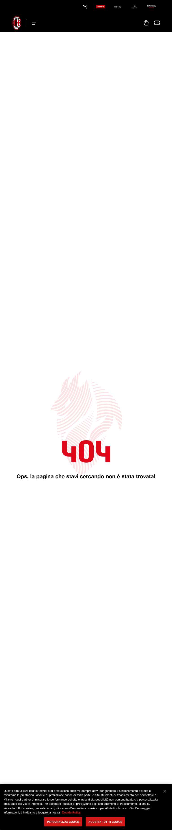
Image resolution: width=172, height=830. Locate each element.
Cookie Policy (71, 812)
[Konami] (151, 7)
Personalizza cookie (63, 822)
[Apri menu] (33, 23)
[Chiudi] (165, 791)
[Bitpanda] (134, 7)
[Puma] (83, 7)
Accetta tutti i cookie (105, 822)
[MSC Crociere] (117, 7)
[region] (86, 807)
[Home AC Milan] (16, 23)
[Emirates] (100, 7)
